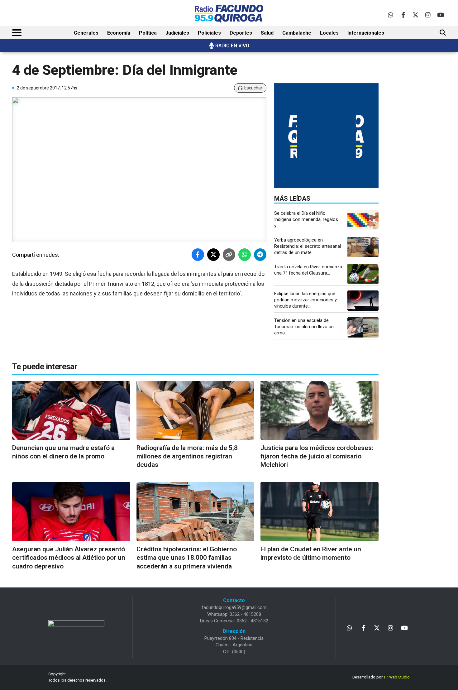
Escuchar (253, 87)
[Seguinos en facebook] (403, 14)
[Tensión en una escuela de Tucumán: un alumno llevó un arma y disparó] (363, 327)
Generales (86, 33)
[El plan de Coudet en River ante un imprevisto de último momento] (319, 511)
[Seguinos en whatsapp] (390, 14)
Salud (267, 33)
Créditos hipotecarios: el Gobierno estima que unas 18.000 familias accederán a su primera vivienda (186, 557)
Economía (118, 33)
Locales (329, 33)
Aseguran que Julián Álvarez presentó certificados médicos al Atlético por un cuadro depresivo (68, 557)
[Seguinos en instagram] (427, 14)
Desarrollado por (381, 677)
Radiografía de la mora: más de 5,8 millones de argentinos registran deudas (187, 456)
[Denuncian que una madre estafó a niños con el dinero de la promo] (71, 410)
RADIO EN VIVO (232, 46)
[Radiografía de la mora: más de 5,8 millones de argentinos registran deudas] (195, 410)
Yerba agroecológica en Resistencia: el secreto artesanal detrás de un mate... (307, 246)
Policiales (209, 33)
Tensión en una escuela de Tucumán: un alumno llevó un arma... (304, 327)
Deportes (241, 33)
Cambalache (296, 33)
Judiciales (177, 33)
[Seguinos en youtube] (440, 14)
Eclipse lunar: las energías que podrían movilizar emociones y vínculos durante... (305, 300)
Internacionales (365, 33)
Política (148, 33)
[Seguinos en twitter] (415, 14)
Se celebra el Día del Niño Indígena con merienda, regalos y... (306, 219)
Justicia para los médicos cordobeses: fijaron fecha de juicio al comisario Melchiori (316, 456)
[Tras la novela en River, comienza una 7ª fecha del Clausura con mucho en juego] (363, 274)
